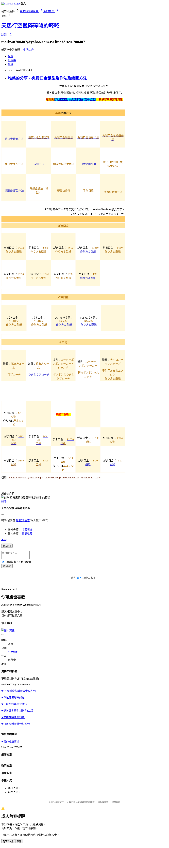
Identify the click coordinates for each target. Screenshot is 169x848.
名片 (10, 64)
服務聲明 (116, 802)
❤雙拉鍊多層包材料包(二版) (17, 710)
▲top (4, 539)
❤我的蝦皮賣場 (10, 741)
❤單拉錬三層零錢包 (13, 697)
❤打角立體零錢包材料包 (15, 723)
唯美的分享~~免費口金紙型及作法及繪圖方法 (47, 78)
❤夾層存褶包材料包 (13, 717)
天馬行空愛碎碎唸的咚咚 (30, 26)
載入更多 (7, 546)
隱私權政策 (103, 802)
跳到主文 (6, 34)
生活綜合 (28, 49)
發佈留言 (7, 566)
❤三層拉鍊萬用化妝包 (14, 704)
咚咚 (4, 501)
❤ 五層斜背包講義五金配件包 (18, 691)
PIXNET (60, 802)
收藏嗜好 (27, 529)
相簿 (10, 56)
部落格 (12, 60)
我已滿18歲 (8, 841)
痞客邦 (20, 520)
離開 (19, 841)
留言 (27, 520)
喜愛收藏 (27, 533)
